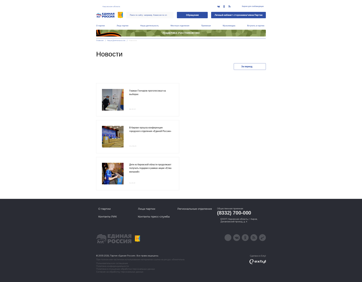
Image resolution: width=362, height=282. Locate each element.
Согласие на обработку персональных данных (119, 272)
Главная (100, 40)
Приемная (206, 25)
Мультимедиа (229, 25)
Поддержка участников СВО (181, 33)
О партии (100, 25)
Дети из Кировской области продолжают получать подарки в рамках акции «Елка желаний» (150, 168)
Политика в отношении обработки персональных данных (125, 269)
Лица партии (122, 25)
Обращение (192, 15)
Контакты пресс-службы (154, 216)
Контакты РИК (107, 216)
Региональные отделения (194, 208)
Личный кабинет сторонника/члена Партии (238, 15)
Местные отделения (180, 25)
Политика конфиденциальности (112, 266)
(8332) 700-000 (234, 213)
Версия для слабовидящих (253, 6)
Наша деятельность (149, 25)
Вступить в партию (255, 25)
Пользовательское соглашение (112, 263)
